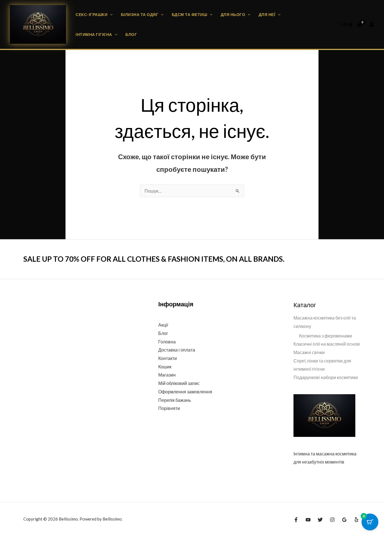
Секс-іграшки (91, 14)
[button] (110, 14)
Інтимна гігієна (94, 34)
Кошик (164, 366)
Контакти (167, 358)
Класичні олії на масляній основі (326, 343)
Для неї (267, 14)
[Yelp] (356, 519)
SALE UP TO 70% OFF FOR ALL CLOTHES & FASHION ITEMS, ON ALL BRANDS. (153, 258)
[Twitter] (320, 519)
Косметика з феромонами (325, 335)
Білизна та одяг (140, 14)
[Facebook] (296, 519)
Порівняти (169, 408)
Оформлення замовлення (185, 391)
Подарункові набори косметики (325, 377)
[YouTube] (308, 519)
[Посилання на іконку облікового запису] (371, 24)
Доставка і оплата (176, 349)
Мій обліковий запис (179, 383)
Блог (131, 34)
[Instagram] (332, 519)
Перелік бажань (174, 400)
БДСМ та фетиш (189, 14)
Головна (167, 341)
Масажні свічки (309, 352)
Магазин (167, 374)
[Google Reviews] (344, 519)
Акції (163, 324)
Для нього (233, 14)
